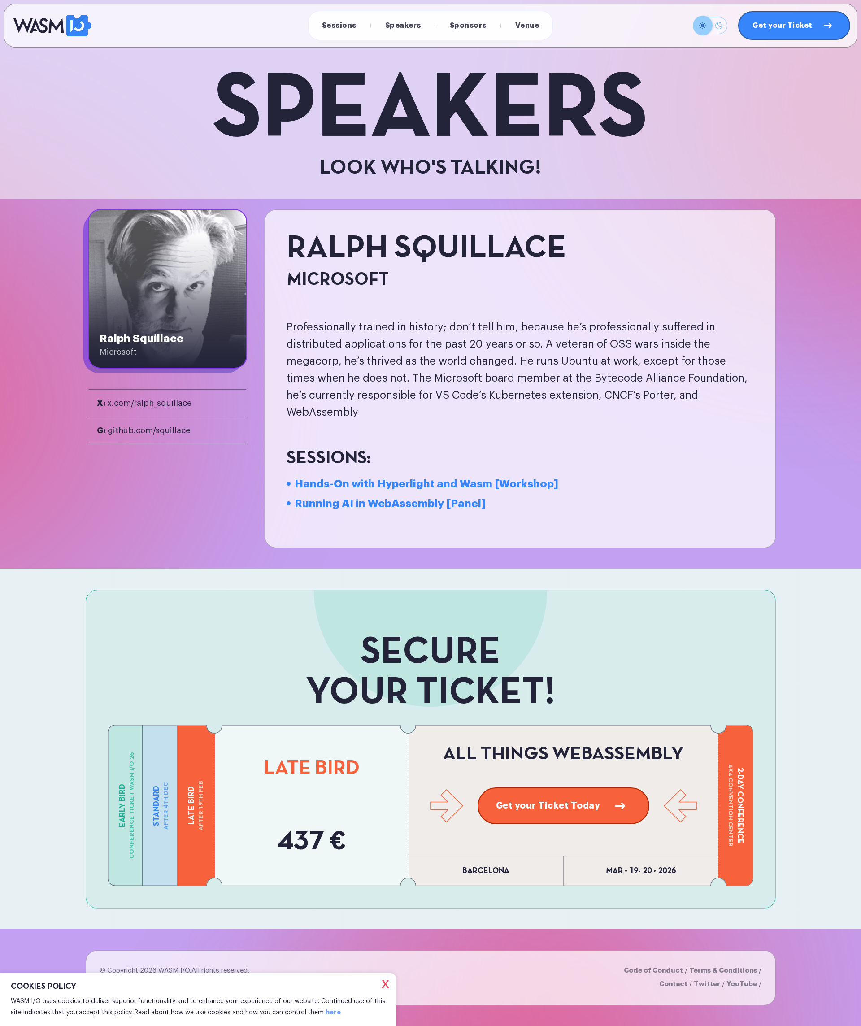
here (333, 1012)
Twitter (707, 984)
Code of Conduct (653, 970)
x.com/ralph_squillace (144, 403)
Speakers (403, 25)
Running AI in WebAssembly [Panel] (390, 503)
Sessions (339, 25)
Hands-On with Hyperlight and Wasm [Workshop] (426, 483)
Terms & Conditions (723, 970)
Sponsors (468, 25)
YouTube (741, 984)
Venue (527, 25)
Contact (673, 984)
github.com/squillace (143, 430)
